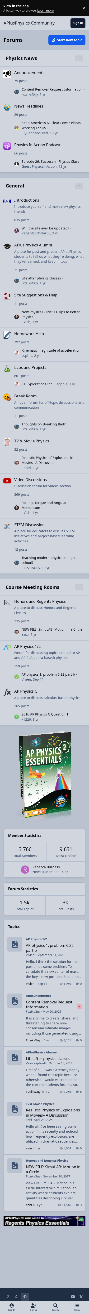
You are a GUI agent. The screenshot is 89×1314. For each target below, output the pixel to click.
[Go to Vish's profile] (16, 317)
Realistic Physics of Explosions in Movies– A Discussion (47, 460)
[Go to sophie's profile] (16, 353)
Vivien (26, 679)
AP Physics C (25, 691)
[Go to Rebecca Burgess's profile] (25, 869)
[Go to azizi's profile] (16, 462)
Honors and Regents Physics (40, 601)
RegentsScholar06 (36, 233)
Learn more (9, 8)
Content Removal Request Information (52, 89)
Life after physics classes (41, 278)
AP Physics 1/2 (27, 646)
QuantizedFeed (36, 133)
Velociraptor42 (36, 1063)
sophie (27, 355)
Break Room (25, 396)
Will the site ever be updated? (45, 228)
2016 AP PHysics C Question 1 (45, 714)
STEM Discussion (29, 524)
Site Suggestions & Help (35, 295)
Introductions (26, 200)
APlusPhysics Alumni (33, 245)
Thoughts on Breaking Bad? (44, 424)
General (15, 186)
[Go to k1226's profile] (16, 717)
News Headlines (28, 106)
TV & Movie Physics (31, 441)
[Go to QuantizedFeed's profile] (16, 127)
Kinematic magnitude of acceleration (51, 350)
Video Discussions (30, 479)
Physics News (21, 58)
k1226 (26, 719)
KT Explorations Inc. (37, 384)
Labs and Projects (30, 367)
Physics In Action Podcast (37, 144)
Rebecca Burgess (46, 867)
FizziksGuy (30, 94)
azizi (27, 468)
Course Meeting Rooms (32, 587)
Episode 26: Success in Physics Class (50, 161)
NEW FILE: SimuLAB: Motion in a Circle (52, 629)
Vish (27, 322)
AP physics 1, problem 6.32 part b (48, 674)
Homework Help (29, 333)
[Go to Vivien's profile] (16, 676)
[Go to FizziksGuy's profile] (16, 91)
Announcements (29, 72)
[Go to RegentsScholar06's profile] (16, 230)
